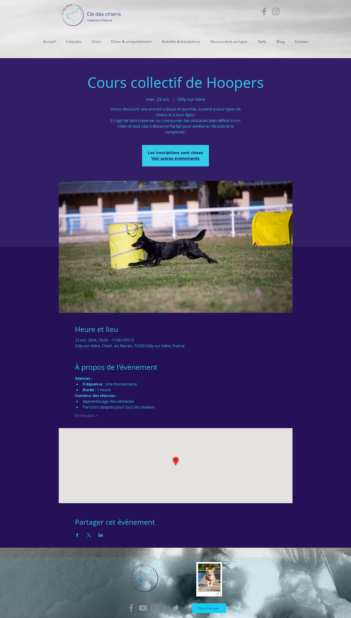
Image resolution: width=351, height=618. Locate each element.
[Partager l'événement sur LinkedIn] (100, 535)
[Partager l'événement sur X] (89, 535)
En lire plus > (86, 415)
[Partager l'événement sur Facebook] (77, 535)
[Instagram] (276, 11)
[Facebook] (264, 11)
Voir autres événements (175, 158)
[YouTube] (143, 608)
